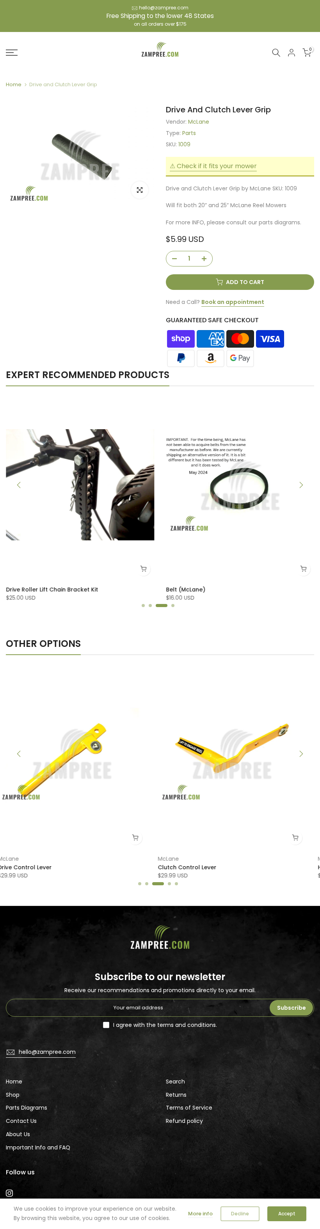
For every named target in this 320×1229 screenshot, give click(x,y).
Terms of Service (189, 1108)
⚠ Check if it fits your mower (213, 166)
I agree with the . (165, 1025)
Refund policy (184, 1121)
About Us (18, 1134)
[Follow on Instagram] (9, 1193)
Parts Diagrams (26, 1108)
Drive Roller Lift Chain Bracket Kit (52, 589)
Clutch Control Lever (36, 868)
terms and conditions (186, 1025)
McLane (198, 122)
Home (13, 84)
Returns (176, 1095)
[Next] (300, 485)
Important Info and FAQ (38, 1147)
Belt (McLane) (185, 589)
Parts (189, 133)
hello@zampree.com (163, 7)
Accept (286, 1213)
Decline (240, 1213)
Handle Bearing (189, 868)
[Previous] (19, 485)
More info (200, 1213)
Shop (13, 1095)
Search (175, 1081)
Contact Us (21, 1121)
